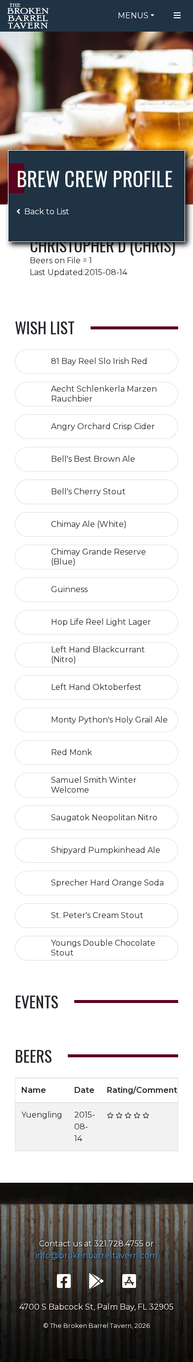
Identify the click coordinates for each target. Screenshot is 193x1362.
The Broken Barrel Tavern (29, 15)
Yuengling (41, 1115)
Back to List (46, 211)
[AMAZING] (146, 1115)
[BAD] (110, 1115)
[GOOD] (128, 1115)
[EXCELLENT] (137, 1115)
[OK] (119, 1115)
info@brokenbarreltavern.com (96, 1255)
